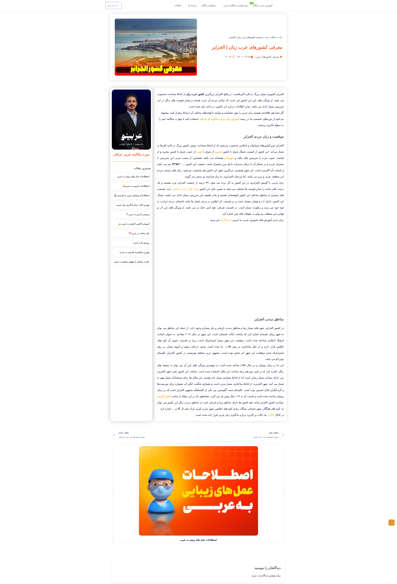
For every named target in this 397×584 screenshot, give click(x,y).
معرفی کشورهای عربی (267, 56)
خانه (280, 37)
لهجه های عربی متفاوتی (185, 188)
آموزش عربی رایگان (261, 5)
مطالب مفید (270, 37)
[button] (114, 493)
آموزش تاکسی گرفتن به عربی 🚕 (133, 224)
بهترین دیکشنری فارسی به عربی (134, 252)
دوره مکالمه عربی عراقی (131, 154)
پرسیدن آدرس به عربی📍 (137, 214)
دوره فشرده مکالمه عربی (235, 5)
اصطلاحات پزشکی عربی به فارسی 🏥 (131, 195)
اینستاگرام (226, 220)
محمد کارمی (164, 396)
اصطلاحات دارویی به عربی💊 (135, 186)
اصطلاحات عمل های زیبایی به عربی (133, 176)
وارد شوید (256, 575)
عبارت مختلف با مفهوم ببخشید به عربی (131, 261)
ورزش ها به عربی (141, 242)
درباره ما (192, 5)
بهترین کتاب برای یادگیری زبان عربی (132, 205)
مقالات (177, 5)
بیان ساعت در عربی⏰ (139, 233)
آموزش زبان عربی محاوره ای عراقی (219, 118)
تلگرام (270, 414)
